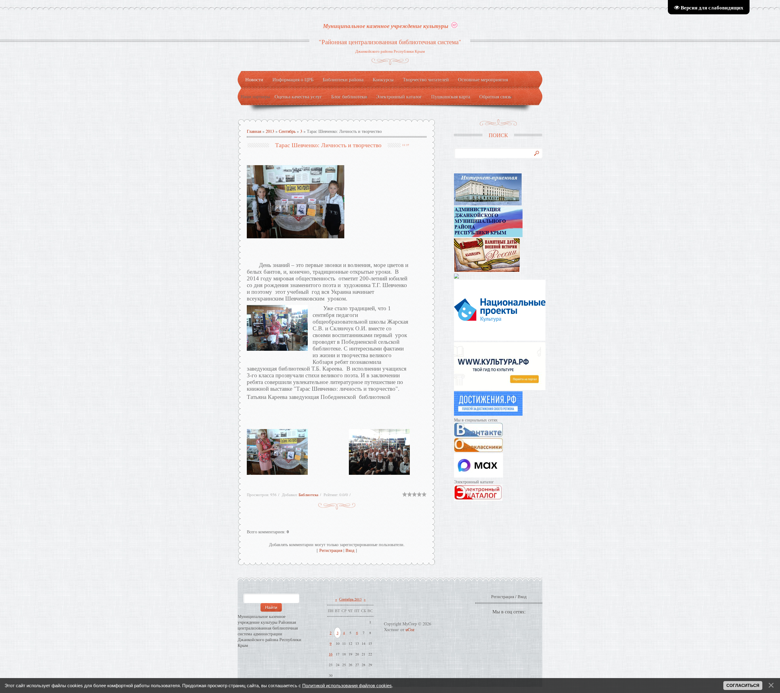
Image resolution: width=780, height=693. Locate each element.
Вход (350, 550)
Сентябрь (287, 131)
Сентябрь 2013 (350, 599)
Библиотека (308, 494)
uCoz (410, 629)
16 (330, 654)
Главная (254, 131)
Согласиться (742, 685)
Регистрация (330, 550)
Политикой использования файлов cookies (347, 685)
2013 (270, 131)
